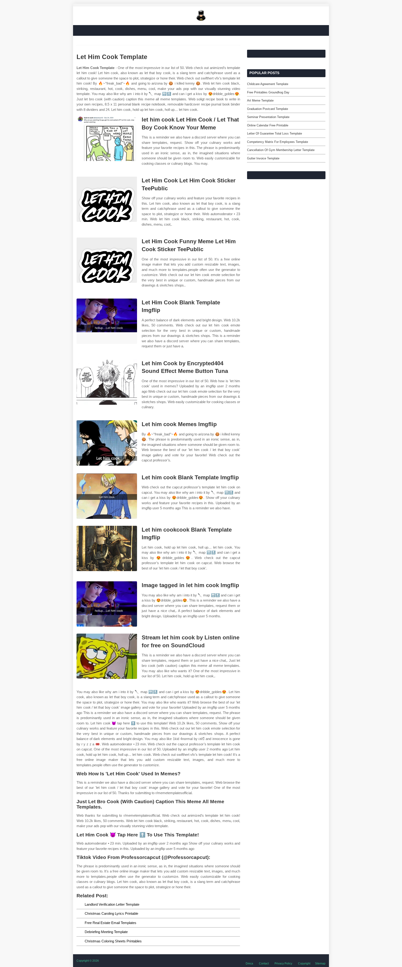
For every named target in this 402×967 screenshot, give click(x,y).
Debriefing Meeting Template (106, 932)
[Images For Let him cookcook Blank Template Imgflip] (107, 548)
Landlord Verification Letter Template (112, 904)
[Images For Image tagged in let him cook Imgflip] (107, 604)
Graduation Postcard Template (267, 109)
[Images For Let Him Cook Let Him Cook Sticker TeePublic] (107, 199)
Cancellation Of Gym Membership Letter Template (281, 150)
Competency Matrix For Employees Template (277, 142)
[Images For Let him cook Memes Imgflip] (107, 443)
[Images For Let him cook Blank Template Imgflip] (107, 496)
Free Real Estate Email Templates (110, 923)
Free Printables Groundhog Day (268, 92)
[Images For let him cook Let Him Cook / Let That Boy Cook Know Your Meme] (107, 138)
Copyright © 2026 (88, 960)
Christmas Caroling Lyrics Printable (111, 913)
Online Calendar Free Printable (267, 125)
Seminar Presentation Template (268, 117)
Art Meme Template (260, 100)
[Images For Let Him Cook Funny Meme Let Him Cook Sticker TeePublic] (107, 260)
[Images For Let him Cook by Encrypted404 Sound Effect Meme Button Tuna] (107, 382)
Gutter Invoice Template (263, 158)
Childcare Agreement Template (267, 84)
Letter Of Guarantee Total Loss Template (274, 133)
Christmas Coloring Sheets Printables (113, 941)
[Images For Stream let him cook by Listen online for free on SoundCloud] (107, 656)
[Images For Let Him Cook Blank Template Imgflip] (107, 321)
